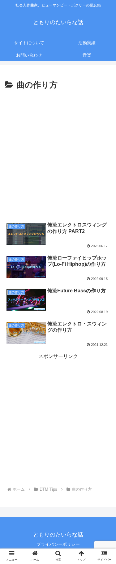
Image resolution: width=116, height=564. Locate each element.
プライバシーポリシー (58, 544)
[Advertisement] (58, 153)
